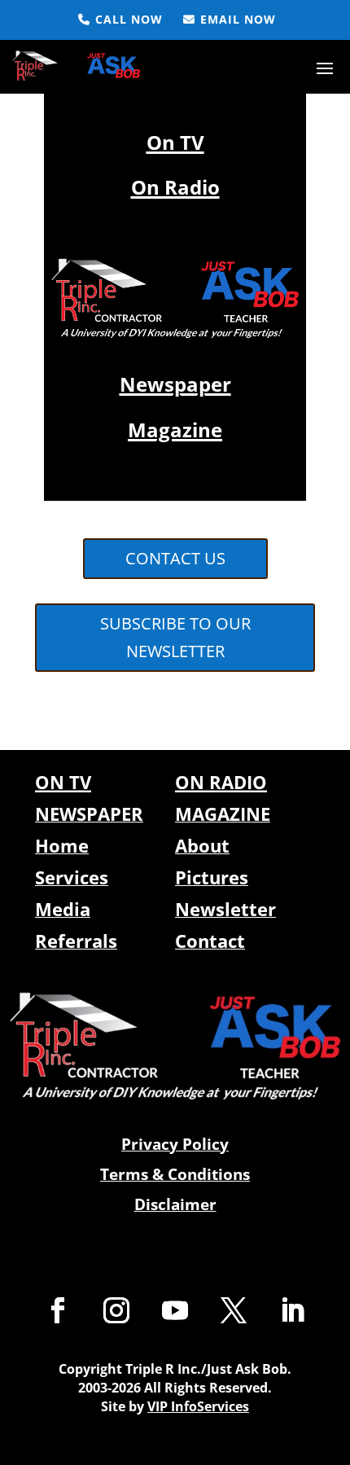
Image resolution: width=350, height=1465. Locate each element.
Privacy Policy (175, 1144)
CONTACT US (175, 558)
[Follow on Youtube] (175, 1310)
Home (62, 845)
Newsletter (225, 909)
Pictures (211, 877)
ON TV (63, 782)
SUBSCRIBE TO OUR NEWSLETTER (175, 637)
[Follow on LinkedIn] (292, 1310)
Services (71, 877)
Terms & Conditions (175, 1174)
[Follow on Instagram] (116, 1310)
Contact (210, 940)
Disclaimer (175, 1204)
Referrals (76, 940)
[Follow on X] (234, 1310)
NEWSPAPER (89, 813)
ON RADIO (221, 782)
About (202, 845)
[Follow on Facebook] (58, 1310)
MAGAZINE (222, 813)
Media (62, 909)
